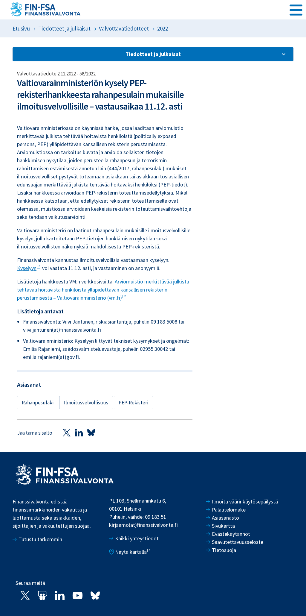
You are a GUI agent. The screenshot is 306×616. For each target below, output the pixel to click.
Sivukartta (223, 525)
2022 (162, 28)
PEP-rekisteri (133, 402)
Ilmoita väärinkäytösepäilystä (245, 501)
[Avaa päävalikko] (296, 9)
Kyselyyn (26, 268)
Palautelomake (229, 509)
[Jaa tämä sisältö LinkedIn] (79, 432)
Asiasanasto (225, 517)
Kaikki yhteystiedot (137, 538)
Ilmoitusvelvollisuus (86, 402)
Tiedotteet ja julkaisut (64, 28)
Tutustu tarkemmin (40, 539)
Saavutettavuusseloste (237, 541)
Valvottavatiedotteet (124, 28)
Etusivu (21, 28)
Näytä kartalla (131, 551)
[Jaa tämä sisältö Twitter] (67, 432)
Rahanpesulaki (37, 402)
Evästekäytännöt (231, 533)
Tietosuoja (224, 550)
